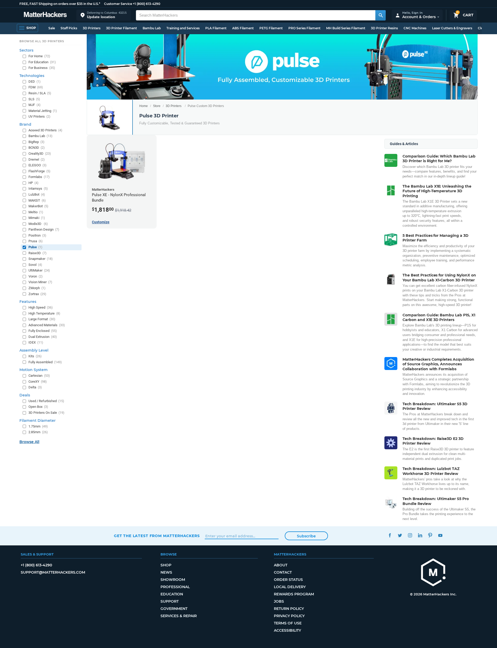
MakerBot (38, 206)
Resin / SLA (39, 93)
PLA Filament (215, 28)
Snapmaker (40, 259)
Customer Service (118, 4)
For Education (42, 62)
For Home (39, 56)
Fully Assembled (45, 362)
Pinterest (430, 535)
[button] (103, 15)
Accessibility (287, 630)
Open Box (38, 407)
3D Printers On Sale (46, 413)
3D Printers (91, 28)
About (280, 565)
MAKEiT (37, 200)
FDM (35, 87)
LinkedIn (420, 535)
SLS (34, 99)
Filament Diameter (37, 420)
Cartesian (39, 376)
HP (33, 182)
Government (173, 608)
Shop (165, 565)
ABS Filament (243, 28)
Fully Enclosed (42, 331)
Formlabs (39, 177)
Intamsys (38, 188)
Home (143, 106)
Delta (35, 387)
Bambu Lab (152, 28)
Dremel (36, 159)
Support (169, 601)
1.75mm (38, 426)
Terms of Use (288, 623)
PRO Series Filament (304, 28)
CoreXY (37, 381)
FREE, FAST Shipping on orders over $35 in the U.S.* (59, 4)
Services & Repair (178, 616)
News (166, 572)
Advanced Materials (46, 325)
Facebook (389, 535)
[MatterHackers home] (45, 15)
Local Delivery (290, 587)
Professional (175, 587)
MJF (34, 105)
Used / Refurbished (46, 401)
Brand (25, 124)
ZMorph (37, 288)
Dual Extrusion (42, 336)
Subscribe (306, 536)
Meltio (35, 212)
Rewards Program (294, 594)
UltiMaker (39, 270)
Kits (35, 356)
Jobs (279, 601)
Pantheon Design (43, 229)
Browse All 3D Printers (41, 41)
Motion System (33, 369)
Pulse (35, 247)
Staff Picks (69, 28)
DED (34, 81)
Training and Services (183, 28)
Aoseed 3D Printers (45, 130)
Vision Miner (40, 282)
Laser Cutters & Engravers (452, 28)
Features (27, 301)
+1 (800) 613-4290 (146, 4)
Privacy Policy (289, 616)
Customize (100, 222)
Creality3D (39, 153)
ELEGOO (37, 165)
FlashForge (39, 171)
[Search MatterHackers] (380, 15)
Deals (24, 395)
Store (156, 106)
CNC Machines (415, 28)
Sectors (26, 50)
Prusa (35, 241)
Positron (37, 235)
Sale (51, 28)
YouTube (440, 535)
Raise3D (37, 253)
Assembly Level (33, 350)
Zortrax (37, 294)
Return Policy (289, 608)
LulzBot (36, 194)
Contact (283, 572)
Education (171, 594)
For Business (41, 68)
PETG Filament (271, 28)
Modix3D (38, 223)
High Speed (40, 307)
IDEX (35, 342)
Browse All (29, 441)
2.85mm (38, 432)
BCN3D (36, 147)
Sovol (35, 264)
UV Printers (39, 116)
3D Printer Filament (121, 28)
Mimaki (36, 218)
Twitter (399, 535)
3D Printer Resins (384, 28)
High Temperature (44, 313)
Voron (35, 276)
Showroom (172, 579)
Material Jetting (42, 110)
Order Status (288, 579)
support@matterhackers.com (53, 572)
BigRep (36, 142)
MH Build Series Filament (345, 28)
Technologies (31, 75)
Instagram (409, 535)
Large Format (41, 319)
